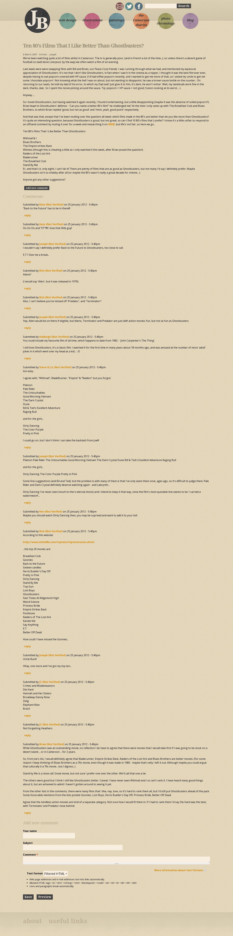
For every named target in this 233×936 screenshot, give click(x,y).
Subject (28, 843)
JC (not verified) (49, 682)
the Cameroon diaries (141, 20)
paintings (116, 20)
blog (190, 20)
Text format (35, 873)
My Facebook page (138, 6)
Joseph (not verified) (52, 244)
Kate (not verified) (51, 204)
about (32, 921)
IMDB (111, 124)
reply (27, 215)
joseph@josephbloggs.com (119, 6)
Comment (30, 854)
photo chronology (166, 21)
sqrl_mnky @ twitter (129, 6)
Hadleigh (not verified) (54, 336)
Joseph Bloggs (37, 20)
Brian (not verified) (51, 744)
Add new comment (37, 188)
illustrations (92, 20)
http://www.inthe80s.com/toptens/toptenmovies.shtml (58, 542)
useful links (68, 921)
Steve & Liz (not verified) (55, 367)
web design (67, 20)
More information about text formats (178, 870)
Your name (30, 831)
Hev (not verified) (50, 511)
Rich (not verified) (51, 270)
